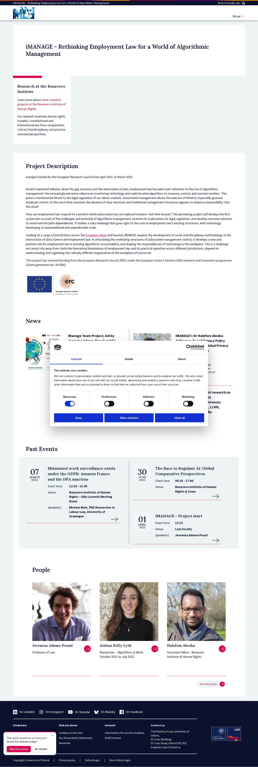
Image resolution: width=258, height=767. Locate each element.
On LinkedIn (27, 712)
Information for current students (124, 733)
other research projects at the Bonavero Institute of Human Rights (41, 104)
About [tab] (182, 359)
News (33, 320)
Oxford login (92, 760)
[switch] (109, 404)
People (41, 569)
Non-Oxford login (120, 760)
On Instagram (55, 712)
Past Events (41, 449)
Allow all (179, 417)
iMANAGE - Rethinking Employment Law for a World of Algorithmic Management (61, 3)
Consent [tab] (76, 359)
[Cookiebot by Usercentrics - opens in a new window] (188, 347)
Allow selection (129, 417)
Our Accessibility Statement (75, 738)
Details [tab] (129, 359)
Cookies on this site (70, 733)
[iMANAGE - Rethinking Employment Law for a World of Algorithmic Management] (23, 13)
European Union (96, 235)
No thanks (41, 749)
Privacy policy (67, 760)
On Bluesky (108, 712)
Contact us (174, 747)
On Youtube (82, 712)
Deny (78, 417)
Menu (236, 16)
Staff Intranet (113, 738)
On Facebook (134, 712)
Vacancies (64, 743)
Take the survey (18, 749)
